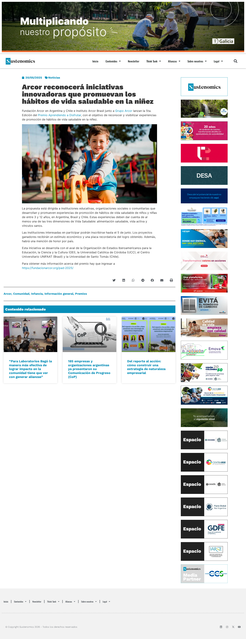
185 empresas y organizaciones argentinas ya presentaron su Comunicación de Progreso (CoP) (89, 368)
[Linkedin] (221, 627)
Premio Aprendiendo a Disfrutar (59, 115)
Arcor (7, 293)
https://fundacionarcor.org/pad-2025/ (47, 268)
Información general (58, 293)
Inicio (95, 61)
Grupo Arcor (123, 111)
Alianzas (172, 61)
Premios (81, 293)
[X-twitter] (233, 627)
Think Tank (151, 61)
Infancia (37, 293)
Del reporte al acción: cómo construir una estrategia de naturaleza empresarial (146, 367)
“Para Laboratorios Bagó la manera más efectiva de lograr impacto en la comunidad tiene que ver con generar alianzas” (30, 368)
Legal (216, 61)
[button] (235, 61)
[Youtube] (239, 627)
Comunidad (21, 293)
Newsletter (133, 61)
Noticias (54, 77)
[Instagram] (227, 627)
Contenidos (111, 61)
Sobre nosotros (195, 61)
